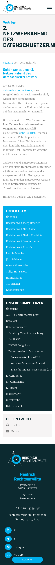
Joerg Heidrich (27, 132)
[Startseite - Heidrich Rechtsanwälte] (19, 7)
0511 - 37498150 (30, 508)
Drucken (15, 425)
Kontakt (27, 559)
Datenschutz (27, 498)
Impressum (27, 494)
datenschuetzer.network (17, 90)
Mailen (15, 431)
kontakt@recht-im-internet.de (27, 514)
